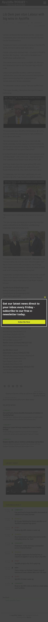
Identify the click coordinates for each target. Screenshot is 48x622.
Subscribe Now (24, 322)
